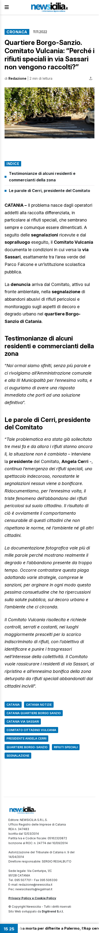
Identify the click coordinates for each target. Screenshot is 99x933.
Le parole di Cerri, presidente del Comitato (49, 190)
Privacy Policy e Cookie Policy (32, 898)
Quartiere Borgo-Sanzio (27, 747)
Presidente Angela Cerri (26, 738)
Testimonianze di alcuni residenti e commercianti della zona (42, 176)
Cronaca (16, 31)
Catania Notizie (39, 704)
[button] (49, 112)
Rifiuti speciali (66, 747)
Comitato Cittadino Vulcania (31, 730)
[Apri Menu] (7, 7)
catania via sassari (22, 721)
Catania (13, 704)
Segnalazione (17, 755)
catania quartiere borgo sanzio (33, 713)
